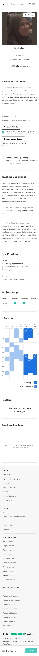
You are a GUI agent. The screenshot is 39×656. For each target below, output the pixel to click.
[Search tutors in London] (3, 4)
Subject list (7, 521)
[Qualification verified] (36, 265)
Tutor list (6, 529)
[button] (36, 265)
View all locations (9, 626)
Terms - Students (9, 496)
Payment (6, 641)
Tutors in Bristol (9, 622)
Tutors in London (9, 592)
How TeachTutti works (11, 479)
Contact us (7, 483)
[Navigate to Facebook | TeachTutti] (3, 634)
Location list (7, 525)
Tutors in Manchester (11, 596)
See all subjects (9, 580)
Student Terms (27, 641)
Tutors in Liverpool (10, 609)
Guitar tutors (8, 554)
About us (6, 475)
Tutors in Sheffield (10, 617)
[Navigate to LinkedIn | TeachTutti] (7, 634)
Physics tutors (8, 567)
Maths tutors (8, 541)
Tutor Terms (7, 644)
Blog (4, 512)
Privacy (5, 492)
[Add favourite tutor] (29, 4)
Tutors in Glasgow (10, 613)
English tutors (8, 546)
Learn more (5, 145)
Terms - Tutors (8, 500)
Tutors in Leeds (9, 605)
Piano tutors (7, 550)
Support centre (9, 487)
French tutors (8, 575)
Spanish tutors (8, 571)
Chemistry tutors (9, 563)
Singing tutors (8, 558)
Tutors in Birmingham (11, 600)
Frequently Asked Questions (14, 517)
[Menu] (33, 4)
